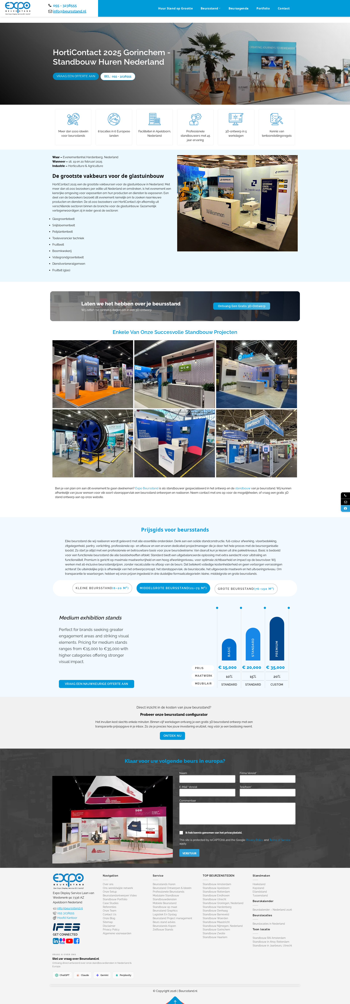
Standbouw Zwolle (214, 933)
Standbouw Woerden (215, 918)
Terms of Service (279, 840)
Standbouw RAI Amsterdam (269, 937)
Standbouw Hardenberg (217, 906)
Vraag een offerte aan (76, 76)
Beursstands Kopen (164, 925)
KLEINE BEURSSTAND (102, 588)
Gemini (104, 975)
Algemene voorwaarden (117, 933)
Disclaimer (109, 925)
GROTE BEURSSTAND (246, 589)
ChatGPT (64, 975)
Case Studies (110, 903)
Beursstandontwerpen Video (120, 895)
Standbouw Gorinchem (216, 929)
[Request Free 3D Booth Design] (345, 508)
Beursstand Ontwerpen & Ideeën (172, 887)
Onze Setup (110, 891)
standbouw (242, 488)
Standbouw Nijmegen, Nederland (223, 925)
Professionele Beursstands (168, 891)
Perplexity (125, 975)
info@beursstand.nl (69, 11)
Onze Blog (109, 918)
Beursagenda (239, 8)
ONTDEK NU (172, 735)
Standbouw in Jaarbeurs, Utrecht (272, 945)
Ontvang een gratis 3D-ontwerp (242, 306)
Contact (284, 8)
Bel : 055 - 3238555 (117, 76)
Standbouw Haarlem (215, 937)
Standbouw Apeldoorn (216, 887)
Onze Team (109, 910)
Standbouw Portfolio (115, 899)
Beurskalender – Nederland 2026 (272, 909)
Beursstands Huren (164, 884)
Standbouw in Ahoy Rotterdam (271, 941)
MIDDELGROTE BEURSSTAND (173, 588)
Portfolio (263, 8)
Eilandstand (260, 891)
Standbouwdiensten (165, 899)
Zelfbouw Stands (163, 929)
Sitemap (108, 921)
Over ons (108, 884)
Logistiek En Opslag (165, 914)
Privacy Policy (254, 840)
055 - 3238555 (65, 5)
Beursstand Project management (172, 918)
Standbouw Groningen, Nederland (223, 903)
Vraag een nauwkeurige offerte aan (96, 684)
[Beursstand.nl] (17, 8)
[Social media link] (56, 940)
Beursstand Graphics (165, 910)
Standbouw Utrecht (214, 899)
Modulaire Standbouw (166, 895)
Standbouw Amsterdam (217, 884)
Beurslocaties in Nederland (269, 923)
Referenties (109, 906)
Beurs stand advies (164, 921)
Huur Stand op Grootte (175, 8)
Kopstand (258, 887)
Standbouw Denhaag (215, 910)
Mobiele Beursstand (164, 903)
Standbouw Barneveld (216, 914)
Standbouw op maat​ (165, 906)
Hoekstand (259, 884)
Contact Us (109, 914)
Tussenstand (260, 895)
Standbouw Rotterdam (216, 891)
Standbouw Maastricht (216, 921)
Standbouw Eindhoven (216, 895)
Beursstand (209, 8)
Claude (85, 975)
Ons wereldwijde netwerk (118, 887)
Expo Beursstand (146, 488)
